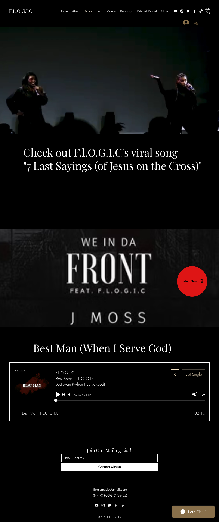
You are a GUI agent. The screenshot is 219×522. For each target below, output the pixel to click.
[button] (207, 11)
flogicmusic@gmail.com (110, 489)
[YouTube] (175, 11)
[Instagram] (182, 11)
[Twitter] (188, 11)
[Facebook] (194, 11)
